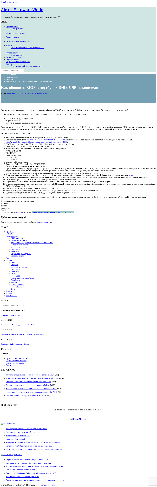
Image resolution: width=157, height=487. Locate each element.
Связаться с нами (48, 485)
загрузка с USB (59, 212)
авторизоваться (44, 222)
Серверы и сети (17, 256)
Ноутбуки (19, 212)
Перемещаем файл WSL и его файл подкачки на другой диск (23, 334)
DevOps (19, 287)
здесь (131, 175)
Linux (18, 276)
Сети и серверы (17, 284)
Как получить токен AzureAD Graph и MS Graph (26, 429)
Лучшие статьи (12, 27)
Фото (13, 289)
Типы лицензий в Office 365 (18, 435)
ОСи (13, 273)
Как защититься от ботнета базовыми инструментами (28, 463)
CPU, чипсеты (17, 238)
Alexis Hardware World (22, 9)
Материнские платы (19, 245)
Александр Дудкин (15, 93)
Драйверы (10, 231)
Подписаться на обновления (18, 41)
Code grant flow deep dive (16, 439)
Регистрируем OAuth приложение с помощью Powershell (29, 446)
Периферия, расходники (21, 254)
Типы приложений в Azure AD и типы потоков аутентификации (33, 442)
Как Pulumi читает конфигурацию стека (22, 477)
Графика (14, 265)
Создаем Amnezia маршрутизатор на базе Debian (18, 325)
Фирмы (9, 293)
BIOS (34, 212)
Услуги (9, 45)
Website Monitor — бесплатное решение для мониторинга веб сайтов (34, 466)
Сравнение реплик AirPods (10, 315)
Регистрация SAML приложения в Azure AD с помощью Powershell (34, 449)
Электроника (11, 296)
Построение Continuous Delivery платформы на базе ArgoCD (31, 473)
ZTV (101, 410)
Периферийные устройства (22, 278)
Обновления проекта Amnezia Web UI (22, 470)
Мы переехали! (17, 29)
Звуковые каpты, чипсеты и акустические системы (32, 243)
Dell (38, 212)
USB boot (49, 212)
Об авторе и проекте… (15, 33)
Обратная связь (12, 37)
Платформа (15, 280)
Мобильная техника (19, 247)
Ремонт (14, 282)
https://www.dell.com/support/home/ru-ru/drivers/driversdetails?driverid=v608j (36, 142)
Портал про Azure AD (15, 363)
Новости (9, 234)
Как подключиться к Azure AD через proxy (23, 432)
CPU (13, 262)
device (42, 212)
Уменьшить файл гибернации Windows (15, 344)
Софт (8, 258)
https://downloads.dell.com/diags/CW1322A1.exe (45, 140)
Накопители (16, 249)
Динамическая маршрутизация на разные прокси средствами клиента (35, 480)
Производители (12, 236)
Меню (4, 21)
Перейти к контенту (9, 2)
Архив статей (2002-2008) (16, 358)
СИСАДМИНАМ (14, 455)
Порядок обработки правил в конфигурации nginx (27, 459)
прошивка (70, 212)
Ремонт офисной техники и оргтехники (27, 48)
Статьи (9, 260)
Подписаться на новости (16, 361)
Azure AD (11, 424)
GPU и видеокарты (19, 240)
